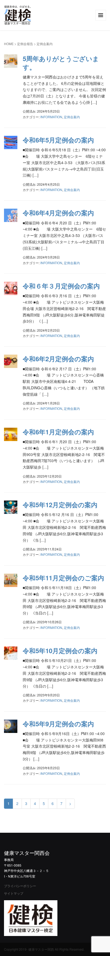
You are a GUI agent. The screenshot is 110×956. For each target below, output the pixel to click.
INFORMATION (51, 116)
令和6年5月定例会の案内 (58, 139)
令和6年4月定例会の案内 (58, 212)
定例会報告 (25, 43)
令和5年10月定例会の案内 (60, 650)
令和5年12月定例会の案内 (60, 504)
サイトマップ (13, 893)
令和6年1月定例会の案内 (58, 431)
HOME (9, 43)
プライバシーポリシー (20, 885)
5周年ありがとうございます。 (61, 62)
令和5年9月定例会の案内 (58, 723)
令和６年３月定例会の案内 (61, 285)
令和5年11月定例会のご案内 (63, 577)
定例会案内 (72, 116)
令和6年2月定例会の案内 (58, 358)
